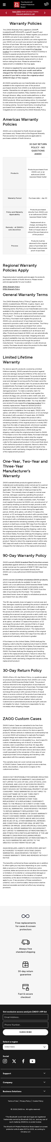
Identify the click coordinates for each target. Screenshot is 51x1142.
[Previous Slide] (6, 12)
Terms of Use (13, 1101)
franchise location (34, 403)
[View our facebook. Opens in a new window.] (23, 1061)
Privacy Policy (25, 1101)
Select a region (10, 1042)
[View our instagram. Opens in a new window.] (5, 1061)
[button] (25, 1073)
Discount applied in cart (25, 14)
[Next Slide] (44, 12)
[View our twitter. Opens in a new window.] (14, 1061)
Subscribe (25, 1032)
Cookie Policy (38, 1101)
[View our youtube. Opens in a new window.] (32, 1061)
